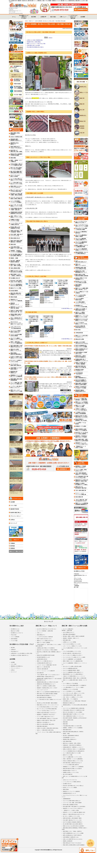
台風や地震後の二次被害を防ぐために (81, 353)
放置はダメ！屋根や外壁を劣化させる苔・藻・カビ (73, 814)
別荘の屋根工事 (79, 496)
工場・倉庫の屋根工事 (80, 490)
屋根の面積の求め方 (15, 238)
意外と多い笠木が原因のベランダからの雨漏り (16, 168)
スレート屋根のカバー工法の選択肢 (81, 292)
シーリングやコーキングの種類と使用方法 (16, 224)
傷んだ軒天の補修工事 (67, 774)
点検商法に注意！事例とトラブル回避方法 (46, 647)
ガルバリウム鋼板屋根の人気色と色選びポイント (73, 672)
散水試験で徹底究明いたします (43, 657)
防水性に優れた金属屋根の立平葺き (70, 804)
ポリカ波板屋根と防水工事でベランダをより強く (81, 477)
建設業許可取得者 (15, 509)
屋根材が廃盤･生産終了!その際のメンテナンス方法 (73, 714)
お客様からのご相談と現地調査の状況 (35, 40)
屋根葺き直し (83, 115)
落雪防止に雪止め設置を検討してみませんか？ (46, 712)
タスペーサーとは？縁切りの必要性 (15, 176)
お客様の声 (43, 16)
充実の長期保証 (14, 638)
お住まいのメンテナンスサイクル (70, 779)
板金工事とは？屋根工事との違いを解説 (16, 151)
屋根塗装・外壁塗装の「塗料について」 (71, 638)
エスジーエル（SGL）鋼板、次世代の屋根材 (72, 802)
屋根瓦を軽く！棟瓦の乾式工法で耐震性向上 (80, 356)
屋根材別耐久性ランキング (15, 304)
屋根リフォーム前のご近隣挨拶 (43, 642)
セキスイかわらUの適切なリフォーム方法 (71, 644)
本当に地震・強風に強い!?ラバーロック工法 (72, 820)
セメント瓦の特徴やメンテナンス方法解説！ (16, 202)
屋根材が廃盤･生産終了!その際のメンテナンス (16, 315)
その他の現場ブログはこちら (66, 392)
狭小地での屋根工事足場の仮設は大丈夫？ (80, 327)
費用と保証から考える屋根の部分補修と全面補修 (47, 693)
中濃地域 (12, 543)
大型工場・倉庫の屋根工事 (42, 668)
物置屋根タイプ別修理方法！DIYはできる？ (80, 467)
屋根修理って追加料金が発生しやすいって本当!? (81, 436)
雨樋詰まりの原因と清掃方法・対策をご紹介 (46, 720)
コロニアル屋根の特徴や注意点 (79, 299)
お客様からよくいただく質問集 (69, 642)
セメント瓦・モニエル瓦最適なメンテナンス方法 (16, 205)
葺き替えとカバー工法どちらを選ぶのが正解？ (81, 282)
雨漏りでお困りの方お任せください (44, 638)
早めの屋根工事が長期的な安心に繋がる (35, 47)
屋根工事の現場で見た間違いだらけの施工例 (80, 367)
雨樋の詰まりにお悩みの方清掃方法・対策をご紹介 (81, 480)
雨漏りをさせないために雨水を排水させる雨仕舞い (73, 825)
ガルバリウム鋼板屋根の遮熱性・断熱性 (81, 236)
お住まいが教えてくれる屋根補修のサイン (81, 278)
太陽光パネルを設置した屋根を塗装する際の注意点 (47, 728)
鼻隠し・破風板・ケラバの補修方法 (16, 161)
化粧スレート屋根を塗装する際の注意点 (80, 313)
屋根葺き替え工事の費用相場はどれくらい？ (81, 272)
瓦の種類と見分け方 (15, 278)
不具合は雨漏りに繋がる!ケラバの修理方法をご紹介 (74, 710)
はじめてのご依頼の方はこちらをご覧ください (46, 628)
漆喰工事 (82, 98)
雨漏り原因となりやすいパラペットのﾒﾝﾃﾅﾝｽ (16, 187)
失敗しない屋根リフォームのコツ (80, 265)
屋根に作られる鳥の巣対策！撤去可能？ (81, 487)
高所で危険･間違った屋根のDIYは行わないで (72, 762)
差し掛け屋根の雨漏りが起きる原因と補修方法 (16, 255)
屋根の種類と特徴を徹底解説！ (15, 133)
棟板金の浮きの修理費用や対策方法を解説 (16, 155)
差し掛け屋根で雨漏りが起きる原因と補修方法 (72, 823)
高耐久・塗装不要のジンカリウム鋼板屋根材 (16, 342)
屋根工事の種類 (81, 81)
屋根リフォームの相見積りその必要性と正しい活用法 (81, 402)
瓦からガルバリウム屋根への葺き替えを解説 (81, 229)
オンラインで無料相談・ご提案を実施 (45, 630)
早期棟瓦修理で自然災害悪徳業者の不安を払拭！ (16, 213)
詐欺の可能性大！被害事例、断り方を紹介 (81, 420)
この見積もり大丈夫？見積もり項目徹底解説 (80, 413)
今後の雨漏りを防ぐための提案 (33, 45)
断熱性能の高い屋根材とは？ (14, 372)
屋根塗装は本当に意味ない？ (15, 143)
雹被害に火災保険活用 (67, 841)
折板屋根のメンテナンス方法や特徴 (70, 689)
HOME (26, 20)
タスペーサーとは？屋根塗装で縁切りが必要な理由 (73, 708)
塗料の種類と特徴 (80, 517)
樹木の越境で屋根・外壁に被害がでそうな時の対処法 (81, 440)
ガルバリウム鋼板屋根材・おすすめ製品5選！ (72, 659)
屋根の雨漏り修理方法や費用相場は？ (16, 353)
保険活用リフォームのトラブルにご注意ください (81, 443)
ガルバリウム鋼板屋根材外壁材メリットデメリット (81, 249)
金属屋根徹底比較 (66, 798)
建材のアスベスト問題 (16, 288)
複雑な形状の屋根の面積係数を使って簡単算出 (16, 241)
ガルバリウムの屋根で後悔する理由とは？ (16, 331)
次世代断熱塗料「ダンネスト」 (79, 374)
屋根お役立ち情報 (79, 339)
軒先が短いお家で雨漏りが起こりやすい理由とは (16, 281)
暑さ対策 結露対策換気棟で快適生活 (15, 261)
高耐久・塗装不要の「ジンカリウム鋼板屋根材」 (73, 758)
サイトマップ (14, 523)
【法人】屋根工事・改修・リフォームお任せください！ (48, 674)
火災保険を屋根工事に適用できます (44, 663)
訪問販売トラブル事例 (80, 426)
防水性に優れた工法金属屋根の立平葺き (15, 227)
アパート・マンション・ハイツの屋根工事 (46, 670)
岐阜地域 (12, 545)
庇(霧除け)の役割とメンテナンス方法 (15, 220)
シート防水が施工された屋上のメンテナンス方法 (16, 183)
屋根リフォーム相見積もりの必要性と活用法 (46, 685)
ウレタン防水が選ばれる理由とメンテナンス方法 (16, 179)
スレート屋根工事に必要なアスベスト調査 (72, 753)
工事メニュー (63, 16)
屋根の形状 (13, 244)
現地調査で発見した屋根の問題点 (34, 41)
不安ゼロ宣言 (13, 634)
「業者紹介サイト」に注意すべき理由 (80, 447)
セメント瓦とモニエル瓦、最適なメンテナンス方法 (73, 693)
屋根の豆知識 (14, 297)
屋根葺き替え (83, 86)
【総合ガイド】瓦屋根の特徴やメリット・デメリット (74, 676)
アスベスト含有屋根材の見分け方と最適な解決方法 (73, 751)
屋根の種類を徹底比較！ (78, 285)
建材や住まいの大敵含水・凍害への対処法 (16, 265)
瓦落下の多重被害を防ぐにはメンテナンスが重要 (81, 346)
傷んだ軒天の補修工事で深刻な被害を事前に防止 (16, 172)
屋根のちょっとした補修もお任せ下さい (45, 640)
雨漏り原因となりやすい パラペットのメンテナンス (47, 704)
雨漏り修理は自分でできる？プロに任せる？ (16, 147)
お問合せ (13, 519)
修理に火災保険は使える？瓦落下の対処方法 (81, 349)
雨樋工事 (82, 104)
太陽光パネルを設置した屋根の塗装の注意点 (81, 309)
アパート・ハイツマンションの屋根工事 (80, 494)
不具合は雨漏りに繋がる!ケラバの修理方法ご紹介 (17, 165)
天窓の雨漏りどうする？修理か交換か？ (16, 368)
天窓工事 (82, 132)
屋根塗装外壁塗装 (82, 127)
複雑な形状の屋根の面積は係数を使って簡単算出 (73, 731)
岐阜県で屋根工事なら (16, 512)
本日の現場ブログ (14, 651)
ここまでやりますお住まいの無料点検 (72, 17)
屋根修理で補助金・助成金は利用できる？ (80, 391)
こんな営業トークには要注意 (80, 423)
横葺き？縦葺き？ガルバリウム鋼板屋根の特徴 (81, 246)
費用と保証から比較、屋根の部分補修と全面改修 (81, 275)
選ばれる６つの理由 (15, 630)
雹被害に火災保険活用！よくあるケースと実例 (81, 387)
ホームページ (35, 98)
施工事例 (33, 16)
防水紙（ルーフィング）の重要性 (70, 787)
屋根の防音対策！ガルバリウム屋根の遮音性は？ (81, 253)
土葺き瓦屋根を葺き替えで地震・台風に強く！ (16, 209)
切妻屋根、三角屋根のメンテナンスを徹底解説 (16, 251)
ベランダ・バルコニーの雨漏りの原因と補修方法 (16, 198)
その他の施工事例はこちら (66, 308)
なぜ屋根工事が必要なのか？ (81, 261)
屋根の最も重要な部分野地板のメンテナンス (16, 294)
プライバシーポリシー (16, 516)
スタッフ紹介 (14, 505)
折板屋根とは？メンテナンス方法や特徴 (81, 306)
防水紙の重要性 (14, 290)
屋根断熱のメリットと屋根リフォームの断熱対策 (16, 376)
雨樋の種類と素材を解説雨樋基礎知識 (16, 379)
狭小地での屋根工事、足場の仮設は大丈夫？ (72, 653)
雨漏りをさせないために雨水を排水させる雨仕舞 (16, 271)
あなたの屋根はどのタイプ (68, 632)
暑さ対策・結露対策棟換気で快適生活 (71, 735)
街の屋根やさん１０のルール (17, 632)
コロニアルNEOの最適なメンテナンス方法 (81, 323)
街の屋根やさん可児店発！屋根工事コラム (19, 655)
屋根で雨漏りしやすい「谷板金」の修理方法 (16, 275)
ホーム (14, 16)
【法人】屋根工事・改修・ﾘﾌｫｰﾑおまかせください (81, 500)
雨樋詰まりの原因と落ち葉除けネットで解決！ (81, 484)
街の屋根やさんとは (15, 628)
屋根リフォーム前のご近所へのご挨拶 (80, 406)
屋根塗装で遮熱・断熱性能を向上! (80, 377)
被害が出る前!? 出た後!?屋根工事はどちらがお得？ (81, 416)
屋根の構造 (13, 157)
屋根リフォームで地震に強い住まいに (45, 661)
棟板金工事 (82, 121)
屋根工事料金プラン (41, 634)
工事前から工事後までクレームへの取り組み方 (81, 409)
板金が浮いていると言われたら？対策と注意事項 (81, 433)
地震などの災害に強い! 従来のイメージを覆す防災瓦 (74, 749)
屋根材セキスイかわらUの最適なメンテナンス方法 (81, 320)
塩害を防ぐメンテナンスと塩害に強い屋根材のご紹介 (74, 812)
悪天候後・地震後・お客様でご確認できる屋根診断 (73, 636)
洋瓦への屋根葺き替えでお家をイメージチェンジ (16, 318)
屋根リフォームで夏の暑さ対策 (43, 666)
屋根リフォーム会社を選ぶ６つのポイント (81, 336)
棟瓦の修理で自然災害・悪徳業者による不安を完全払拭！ (75, 718)
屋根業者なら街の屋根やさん (17, 666)
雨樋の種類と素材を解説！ (42, 726)
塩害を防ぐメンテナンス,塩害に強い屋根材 (16, 307)
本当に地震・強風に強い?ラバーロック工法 (17, 235)
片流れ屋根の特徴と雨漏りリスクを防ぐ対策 (16, 247)
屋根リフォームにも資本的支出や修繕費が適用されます (48, 691)
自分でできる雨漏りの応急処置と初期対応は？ (81, 380)
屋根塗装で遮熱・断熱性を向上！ (70, 739)
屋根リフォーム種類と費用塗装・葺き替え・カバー (81, 289)
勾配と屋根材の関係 (15, 268)
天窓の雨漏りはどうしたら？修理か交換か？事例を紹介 (74, 700)
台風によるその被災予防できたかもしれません (81, 343)
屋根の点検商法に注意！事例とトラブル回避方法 (81, 430)
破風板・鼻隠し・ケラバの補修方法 (70, 699)
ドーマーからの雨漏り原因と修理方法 (16, 365)
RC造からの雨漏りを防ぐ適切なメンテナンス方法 (17, 357)
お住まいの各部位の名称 (16, 136)
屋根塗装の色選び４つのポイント (79, 370)
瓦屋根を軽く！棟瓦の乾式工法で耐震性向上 (72, 745)
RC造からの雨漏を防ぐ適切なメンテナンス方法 (73, 760)
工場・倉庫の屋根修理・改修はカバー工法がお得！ (81, 474)
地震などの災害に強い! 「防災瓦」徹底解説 (80, 363)
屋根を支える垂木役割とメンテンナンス (16, 350)
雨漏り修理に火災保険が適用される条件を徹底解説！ (74, 844)
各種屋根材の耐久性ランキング (69, 793)
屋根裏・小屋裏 (14, 258)
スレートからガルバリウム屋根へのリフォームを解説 (81, 225)
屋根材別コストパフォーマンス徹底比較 (16, 300)
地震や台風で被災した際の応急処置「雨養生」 (16, 231)
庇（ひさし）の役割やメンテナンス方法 (16, 361)
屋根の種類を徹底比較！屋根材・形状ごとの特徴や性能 (74, 678)
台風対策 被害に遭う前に (42, 659)
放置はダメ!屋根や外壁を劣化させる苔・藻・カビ (17, 311)
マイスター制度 (14, 640)
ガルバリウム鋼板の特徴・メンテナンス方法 (72, 756)
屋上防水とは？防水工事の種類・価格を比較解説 (16, 194)
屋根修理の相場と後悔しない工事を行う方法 (80, 268)
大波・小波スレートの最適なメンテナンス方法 (16, 216)
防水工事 (82, 109)
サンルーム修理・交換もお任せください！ (81, 470)
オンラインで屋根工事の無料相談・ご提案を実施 (81, 399)
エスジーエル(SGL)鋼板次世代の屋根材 (16, 335)
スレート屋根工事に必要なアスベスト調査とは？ (16, 383)
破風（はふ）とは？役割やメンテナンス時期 (16, 391)
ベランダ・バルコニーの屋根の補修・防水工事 (46, 664)
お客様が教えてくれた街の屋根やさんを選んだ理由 (21, 653)
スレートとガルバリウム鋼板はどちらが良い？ (81, 222)
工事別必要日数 (79, 332)
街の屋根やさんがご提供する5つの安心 (23, 17)
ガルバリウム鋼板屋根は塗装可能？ (81, 232)
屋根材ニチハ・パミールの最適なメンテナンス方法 (81, 316)
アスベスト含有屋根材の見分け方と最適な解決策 (16, 285)
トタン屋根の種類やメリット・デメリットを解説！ (73, 687)
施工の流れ (53, 16)
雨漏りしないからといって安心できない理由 (36, 43)
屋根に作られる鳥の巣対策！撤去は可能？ (46, 724)
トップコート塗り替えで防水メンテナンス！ (16, 387)
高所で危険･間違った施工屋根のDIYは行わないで (17, 346)
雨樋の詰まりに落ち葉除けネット (44, 722)
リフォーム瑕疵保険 (15, 636)
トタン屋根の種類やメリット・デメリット (80, 302)
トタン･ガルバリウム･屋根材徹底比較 (16, 327)
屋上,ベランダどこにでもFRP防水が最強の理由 (16, 190)
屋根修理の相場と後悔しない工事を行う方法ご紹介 (47, 682)
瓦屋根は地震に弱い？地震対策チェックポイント (81, 360)
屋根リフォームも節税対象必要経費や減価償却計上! (81, 504)
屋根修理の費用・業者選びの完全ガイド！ (16, 140)
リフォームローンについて (42, 689)
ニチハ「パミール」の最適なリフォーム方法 (72, 645)
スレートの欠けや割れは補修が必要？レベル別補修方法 (74, 685)
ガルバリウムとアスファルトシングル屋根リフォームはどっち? (17, 323)
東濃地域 (12, 548)
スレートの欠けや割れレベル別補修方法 (80, 296)
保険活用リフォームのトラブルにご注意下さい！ (73, 808)
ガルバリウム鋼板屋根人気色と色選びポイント (81, 239)
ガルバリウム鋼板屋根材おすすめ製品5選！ (81, 242)
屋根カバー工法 (84, 92)
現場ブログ (31, 20)
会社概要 (83, 16)
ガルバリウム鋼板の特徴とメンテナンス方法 (16, 339)
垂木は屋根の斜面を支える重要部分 (44, 697)
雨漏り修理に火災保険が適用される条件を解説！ (81, 384)
